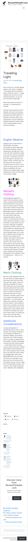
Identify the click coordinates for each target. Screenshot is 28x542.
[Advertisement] (14, 26)
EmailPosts (6, 510)
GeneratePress (14, 539)
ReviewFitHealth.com (18, 3)
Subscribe (17, 498)
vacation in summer (13, 515)
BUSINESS (15, 508)
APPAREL (8, 508)
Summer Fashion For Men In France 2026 (8, 447)
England (7, 512)
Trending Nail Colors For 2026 (9, 437)
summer (13, 512)
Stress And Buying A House (13, 522)
